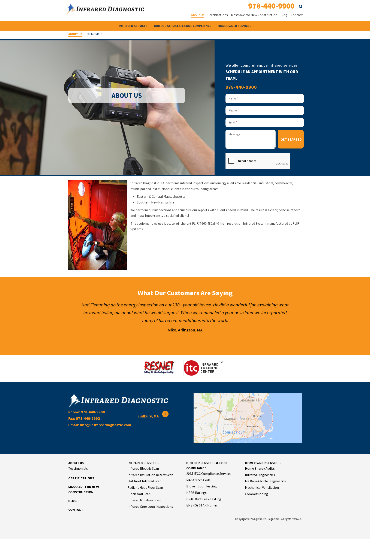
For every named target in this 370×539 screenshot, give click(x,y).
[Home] (105, 12)
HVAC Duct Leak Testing (203, 499)
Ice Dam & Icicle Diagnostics (265, 481)
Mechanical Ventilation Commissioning (262, 490)
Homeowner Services (234, 26)
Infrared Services (133, 26)
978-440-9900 (271, 6)
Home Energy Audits (260, 468)
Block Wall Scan (139, 494)
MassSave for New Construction (254, 15)
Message (234, 134)
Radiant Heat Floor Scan (145, 487)
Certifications (217, 15)
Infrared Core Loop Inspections (150, 506)
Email (233, 122)
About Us (197, 15)
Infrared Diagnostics (260, 475)
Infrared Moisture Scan (144, 500)
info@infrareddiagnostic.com (105, 424)
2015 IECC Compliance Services (208, 473)
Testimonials (93, 34)
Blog (284, 15)
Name (233, 98)
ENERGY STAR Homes (202, 505)
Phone (234, 110)
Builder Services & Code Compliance (182, 26)
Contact (297, 15)
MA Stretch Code (198, 480)
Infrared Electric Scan (143, 468)
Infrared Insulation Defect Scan (150, 475)
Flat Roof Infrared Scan (144, 481)
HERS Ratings (196, 492)
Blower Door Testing (201, 486)
